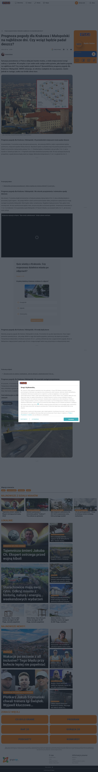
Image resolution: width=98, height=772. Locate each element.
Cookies (30, 414)
